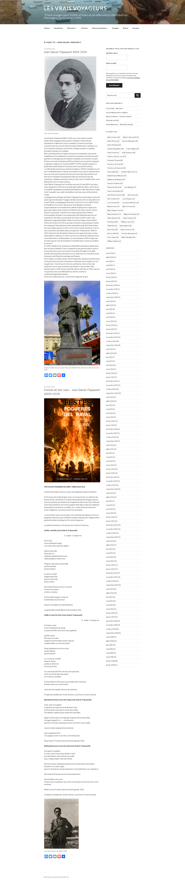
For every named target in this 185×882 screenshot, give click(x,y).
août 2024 (109, 349)
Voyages (115, 28)
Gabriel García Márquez (116, 176)
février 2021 (110, 517)
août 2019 (109, 589)
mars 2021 (109, 513)
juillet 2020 (110, 545)
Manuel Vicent (113, 206)
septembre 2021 (112, 489)
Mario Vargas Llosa (115, 210)
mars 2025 (110, 321)
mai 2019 (109, 601)
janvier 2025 (110, 329)
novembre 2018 (111, 625)
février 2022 (110, 469)
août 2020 (110, 541)
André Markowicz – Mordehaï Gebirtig (119, 124)
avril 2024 (109, 365)
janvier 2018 (110, 665)
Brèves (125, 28)
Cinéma (47, 28)
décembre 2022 (111, 429)
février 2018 (110, 661)
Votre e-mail (111, 63)
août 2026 (109, 253)
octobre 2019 (111, 581)
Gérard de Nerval (114, 187)
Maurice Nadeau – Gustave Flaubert (119, 116)
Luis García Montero (130, 203)
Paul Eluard (112, 222)
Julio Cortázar (113, 199)
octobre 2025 (111, 293)
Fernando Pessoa (115, 160)
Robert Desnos (127, 229)
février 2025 (110, 325)
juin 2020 (109, 549)
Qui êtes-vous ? (112, 53)
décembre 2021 (111, 477)
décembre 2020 (112, 525)
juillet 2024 (110, 353)
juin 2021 (109, 501)
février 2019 (110, 613)
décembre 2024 (112, 333)
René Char (112, 229)
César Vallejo (133, 149)
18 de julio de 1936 (112, 120)
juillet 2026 (110, 257)
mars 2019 (110, 609)
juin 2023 (109, 405)
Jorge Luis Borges (115, 191)
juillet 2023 (110, 401)
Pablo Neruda (113, 218)
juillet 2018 (110, 641)
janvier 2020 (110, 569)
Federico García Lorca (116, 156)
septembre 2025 (112, 297)
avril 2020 (109, 557)
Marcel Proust (128, 206)
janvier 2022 (110, 473)
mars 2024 (110, 369)
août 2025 (109, 301)
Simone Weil (113, 233)
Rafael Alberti (125, 226)
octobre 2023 (111, 389)
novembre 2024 (112, 337)
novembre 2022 (111, 433)
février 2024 (110, 373)
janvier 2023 (110, 425)
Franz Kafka (112, 172)
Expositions (58, 28)
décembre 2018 (111, 621)
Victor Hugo (113, 237)
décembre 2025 (112, 285)
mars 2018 (110, 657)
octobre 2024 (111, 341)
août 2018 (109, 637)
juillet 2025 (110, 305)
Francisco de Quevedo (116, 168)
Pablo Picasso (129, 218)
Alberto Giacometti (131, 137)
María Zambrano (114, 214)
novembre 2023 (111, 385)
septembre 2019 (112, 585)
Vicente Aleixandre (129, 233)
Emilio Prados (113, 153)
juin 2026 (109, 261)
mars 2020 (110, 561)
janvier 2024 (110, 377)
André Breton (113, 141)
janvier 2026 (110, 281)
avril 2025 (109, 317)
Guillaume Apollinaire (116, 179)
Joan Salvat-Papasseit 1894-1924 (65, 52)
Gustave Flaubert (115, 183)
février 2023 (110, 421)
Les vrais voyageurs (75, 8)
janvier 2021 (110, 521)
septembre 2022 (112, 441)
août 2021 (109, 493)
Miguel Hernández (131, 214)
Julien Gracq (133, 195)
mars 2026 (110, 273)
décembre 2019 (111, 573)
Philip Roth (112, 226)
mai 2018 (109, 649)
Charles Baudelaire (115, 149)
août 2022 (109, 445)
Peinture (84, 28)
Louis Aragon (128, 199)
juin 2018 (109, 645)
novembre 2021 (111, 481)
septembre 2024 (112, 345)
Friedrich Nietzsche (129, 172)
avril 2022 (109, 461)
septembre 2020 (112, 537)
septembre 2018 (112, 633)
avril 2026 (109, 269)
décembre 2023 (111, 381)
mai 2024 (109, 361)
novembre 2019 (111, 577)
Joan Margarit (130, 187)
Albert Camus (113, 137)
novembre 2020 (112, 529)
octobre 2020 (111, 533)
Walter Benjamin (128, 237)
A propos (135, 28)
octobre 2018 (111, 629)
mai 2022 (109, 457)
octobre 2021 (111, 485)
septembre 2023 (112, 393)
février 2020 (110, 565)
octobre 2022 (111, 437)
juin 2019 (109, 597)
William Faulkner (114, 241)
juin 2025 (109, 309)
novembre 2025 (112, 289)
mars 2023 (110, 417)
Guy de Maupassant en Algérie (117, 112)
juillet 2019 (110, 593)
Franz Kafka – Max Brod (114, 108)
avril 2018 (109, 653)
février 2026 (110, 277)
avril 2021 (109, 509)
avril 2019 (109, 605)
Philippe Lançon (127, 222)
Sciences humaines (99, 28)
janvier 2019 (110, 617)
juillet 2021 (110, 497)
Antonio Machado (130, 141)
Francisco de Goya (115, 164)
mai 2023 (109, 409)
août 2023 (109, 397)
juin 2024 (109, 357)
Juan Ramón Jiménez (116, 195)
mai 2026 (109, 265)
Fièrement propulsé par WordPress (56, 877)
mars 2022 (110, 465)
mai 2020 (109, 553)
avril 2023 (109, 413)
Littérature (71, 28)
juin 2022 (109, 453)
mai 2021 (109, 505)
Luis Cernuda (113, 203)
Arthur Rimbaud (114, 145)
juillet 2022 (110, 449)
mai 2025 (109, 313)
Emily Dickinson (128, 153)
